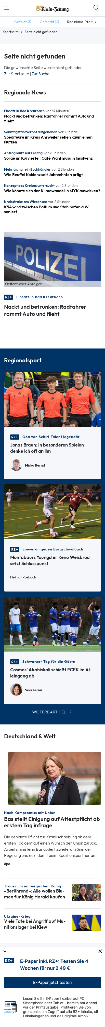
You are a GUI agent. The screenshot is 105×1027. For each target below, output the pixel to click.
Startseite (11, 32)
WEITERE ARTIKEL (49, 712)
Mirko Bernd (35, 465)
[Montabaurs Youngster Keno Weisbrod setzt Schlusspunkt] (52, 511)
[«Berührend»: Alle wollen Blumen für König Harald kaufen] (86, 892)
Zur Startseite (16, 73)
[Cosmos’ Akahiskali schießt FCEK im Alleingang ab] (52, 623)
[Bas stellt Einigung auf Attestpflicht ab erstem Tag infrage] (54, 778)
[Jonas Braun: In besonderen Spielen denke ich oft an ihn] (52, 399)
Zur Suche (40, 73)
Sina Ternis (33, 690)
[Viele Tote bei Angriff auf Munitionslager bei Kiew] (86, 922)
